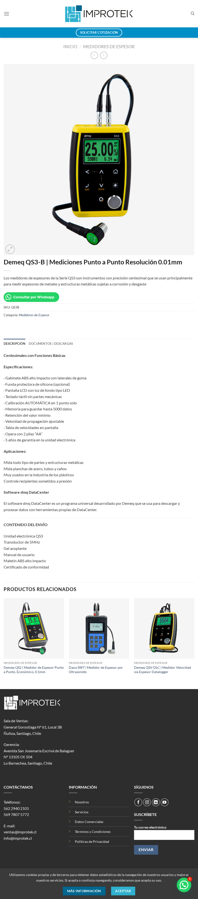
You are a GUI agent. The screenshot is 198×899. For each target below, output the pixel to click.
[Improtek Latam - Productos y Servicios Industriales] (99, 13)
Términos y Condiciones (93, 832)
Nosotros (82, 802)
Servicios (81, 812)
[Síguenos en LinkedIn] (156, 802)
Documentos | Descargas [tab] (51, 344)
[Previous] (3, 643)
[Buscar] (192, 13)
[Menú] (6, 14)
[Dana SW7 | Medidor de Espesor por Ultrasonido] (99, 628)
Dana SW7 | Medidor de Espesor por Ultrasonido (96, 669)
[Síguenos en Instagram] (147, 802)
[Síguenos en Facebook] (138, 802)
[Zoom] (10, 249)
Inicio (70, 46)
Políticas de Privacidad (92, 841)
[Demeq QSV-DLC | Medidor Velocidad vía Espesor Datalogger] (164, 628)
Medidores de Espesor (109, 46)
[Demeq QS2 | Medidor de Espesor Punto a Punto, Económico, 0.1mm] (34, 628)
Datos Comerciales (89, 822)
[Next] (194, 643)
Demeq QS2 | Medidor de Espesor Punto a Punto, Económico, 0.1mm (34, 669)
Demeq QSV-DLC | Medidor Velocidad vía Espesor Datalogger (162, 669)
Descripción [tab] (14, 344)
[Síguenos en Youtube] (165, 802)
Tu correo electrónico (150, 827)
